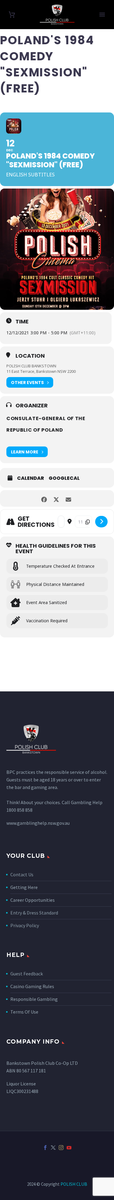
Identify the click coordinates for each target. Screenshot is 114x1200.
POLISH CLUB (73, 1184)
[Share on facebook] (44, 498)
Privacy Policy (24, 925)
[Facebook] (45, 1147)
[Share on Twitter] (56, 498)
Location (30, 356)
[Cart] (11, 14)
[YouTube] (69, 1147)
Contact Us (21, 874)
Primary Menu (102, 14)
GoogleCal (64, 478)
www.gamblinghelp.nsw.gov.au (38, 823)
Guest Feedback (26, 974)
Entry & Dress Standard (34, 913)
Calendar (30, 478)
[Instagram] (61, 1147)
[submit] (101, 521)
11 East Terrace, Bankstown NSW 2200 (41, 371)
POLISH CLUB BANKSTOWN (31, 366)
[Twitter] (53, 1147)
